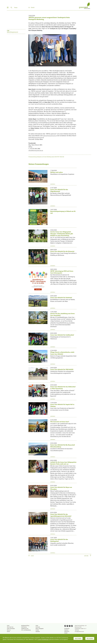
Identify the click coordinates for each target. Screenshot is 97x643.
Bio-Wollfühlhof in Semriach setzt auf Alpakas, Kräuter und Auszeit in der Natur (62, 300)
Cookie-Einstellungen (43, 639)
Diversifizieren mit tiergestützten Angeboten (62, 174)
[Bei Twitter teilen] (72, 626)
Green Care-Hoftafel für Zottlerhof (61, 297)
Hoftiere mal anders (56, 172)
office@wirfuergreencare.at (36, 137)
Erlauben (90, 638)
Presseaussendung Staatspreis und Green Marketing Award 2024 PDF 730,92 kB (46, 156)
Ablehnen (78, 638)
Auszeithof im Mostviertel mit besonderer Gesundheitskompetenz (61, 449)
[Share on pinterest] (67, 626)
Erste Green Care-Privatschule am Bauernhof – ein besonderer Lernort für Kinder (62, 409)
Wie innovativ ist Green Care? (59, 421)
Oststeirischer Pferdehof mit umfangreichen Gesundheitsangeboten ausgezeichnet (62, 372)
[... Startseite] (84, 5)
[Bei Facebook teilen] (70, 626)
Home (8, 625)
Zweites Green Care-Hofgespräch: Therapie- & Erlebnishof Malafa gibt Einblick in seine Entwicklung (61, 233)
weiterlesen (52, 184)
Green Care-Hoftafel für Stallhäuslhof (62, 335)
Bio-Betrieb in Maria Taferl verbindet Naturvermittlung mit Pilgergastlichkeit (60, 194)
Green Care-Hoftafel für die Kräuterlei (62, 251)
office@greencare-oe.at (79, 631)
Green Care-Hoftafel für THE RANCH (61, 369)
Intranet (65, 633)
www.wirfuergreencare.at (50, 135)
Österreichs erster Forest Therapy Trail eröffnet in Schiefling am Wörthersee (63, 254)
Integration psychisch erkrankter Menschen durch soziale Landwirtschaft (62, 544)
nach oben (86, 555)
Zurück (32, 7)
